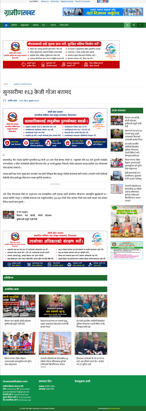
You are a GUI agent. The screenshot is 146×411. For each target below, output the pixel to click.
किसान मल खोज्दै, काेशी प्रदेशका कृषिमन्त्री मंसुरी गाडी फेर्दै (18, 322)
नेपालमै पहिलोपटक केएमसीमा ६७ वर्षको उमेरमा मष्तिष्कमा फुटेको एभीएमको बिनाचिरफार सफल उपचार (54, 363)
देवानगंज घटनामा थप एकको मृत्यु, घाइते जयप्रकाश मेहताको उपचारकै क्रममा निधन (54, 324)
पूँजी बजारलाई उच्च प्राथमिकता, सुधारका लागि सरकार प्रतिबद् (133, 176)
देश (43, 25)
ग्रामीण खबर (12, 101)
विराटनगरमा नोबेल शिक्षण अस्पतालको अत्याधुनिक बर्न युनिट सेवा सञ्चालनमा (18, 361)
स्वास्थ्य (35, 25)
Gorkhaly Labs (114, 408)
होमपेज (14, 25)
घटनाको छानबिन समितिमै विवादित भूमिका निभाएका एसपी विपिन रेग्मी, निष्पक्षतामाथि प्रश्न (90, 324)
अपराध (53, 25)
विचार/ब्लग (64, 25)
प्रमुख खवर (25, 25)
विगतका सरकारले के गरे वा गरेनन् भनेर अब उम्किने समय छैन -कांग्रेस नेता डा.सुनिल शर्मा (90, 361)
